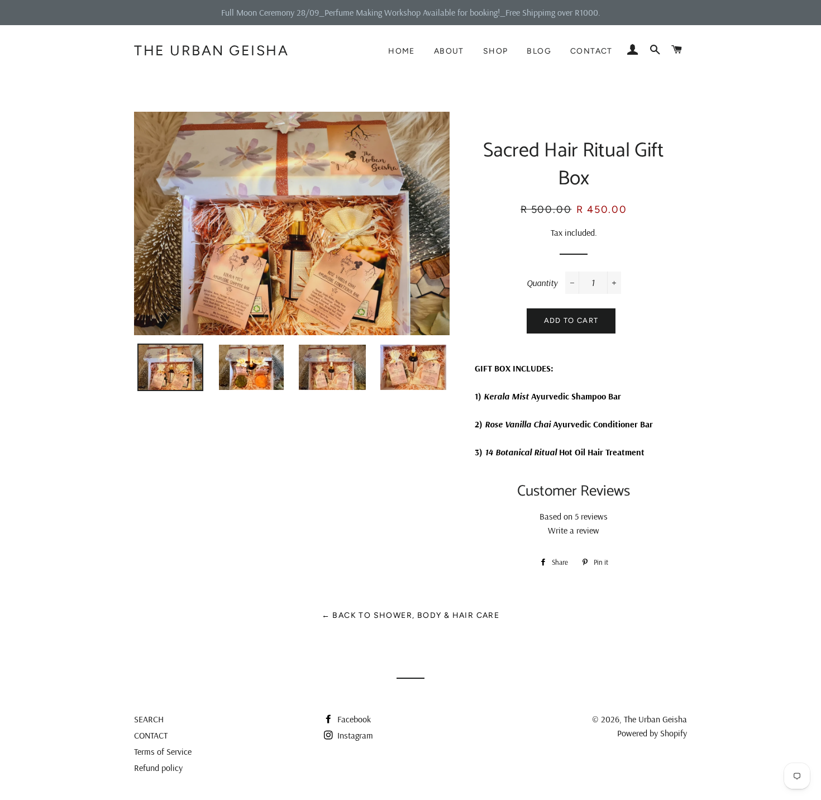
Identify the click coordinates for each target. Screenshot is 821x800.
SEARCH (149, 719)
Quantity (542, 282)
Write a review (573, 530)
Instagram (354, 735)
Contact (591, 51)
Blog (539, 51)
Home (401, 51)
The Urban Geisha (211, 50)
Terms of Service (163, 751)
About (449, 51)
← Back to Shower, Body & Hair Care (411, 615)
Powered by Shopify (652, 733)
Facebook (353, 719)
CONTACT (151, 735)
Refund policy (158, 767)
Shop (495, 51)
